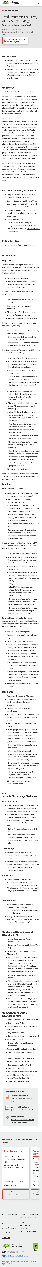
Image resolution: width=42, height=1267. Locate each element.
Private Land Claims (19, 1123)
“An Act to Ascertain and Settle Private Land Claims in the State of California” (22, 204)
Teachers (6, 1219)
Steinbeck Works (9, 1214)
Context (5, 1223)
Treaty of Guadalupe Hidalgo (22, 1119)
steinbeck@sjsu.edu (28, 1231)
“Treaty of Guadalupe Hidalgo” (19, 197)
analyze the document (28, 358)
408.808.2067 (26, 1226)
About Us (6, 1233)
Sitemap (6, 1237)
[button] (38, 3)
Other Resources (9, 1228)
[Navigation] (11, 3)
